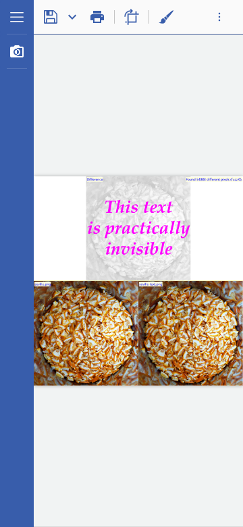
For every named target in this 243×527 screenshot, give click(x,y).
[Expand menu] (17, 17)
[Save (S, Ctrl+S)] (50, 16)
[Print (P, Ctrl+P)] (97, 16)
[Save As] (72, 16)
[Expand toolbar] (219, 16)
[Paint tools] (166, 16)
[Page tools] (131, 16)
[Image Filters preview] (17, 51)
